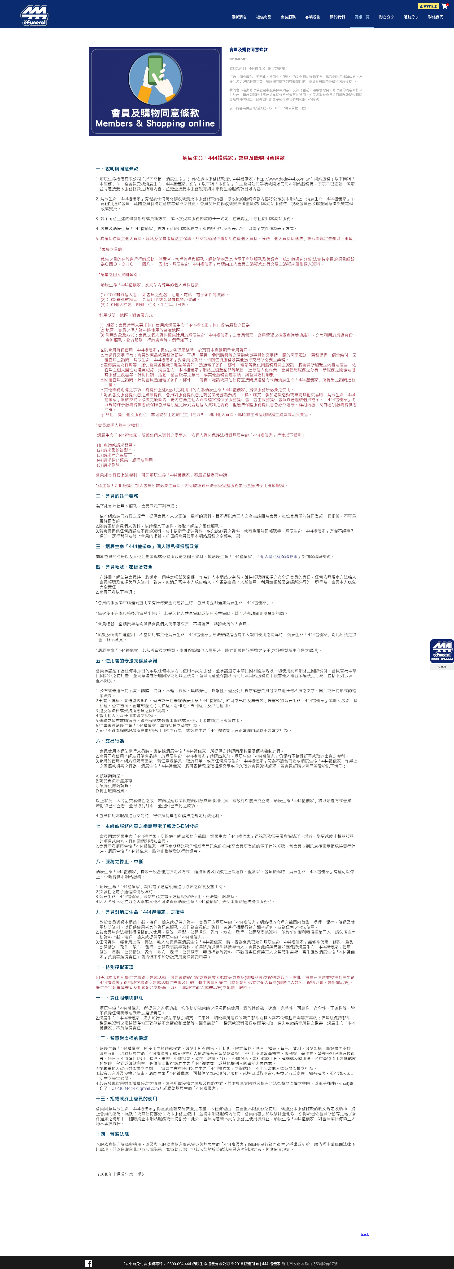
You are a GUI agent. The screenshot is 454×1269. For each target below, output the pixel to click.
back (365, 1235)
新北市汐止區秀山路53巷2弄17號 (310, 1264)
